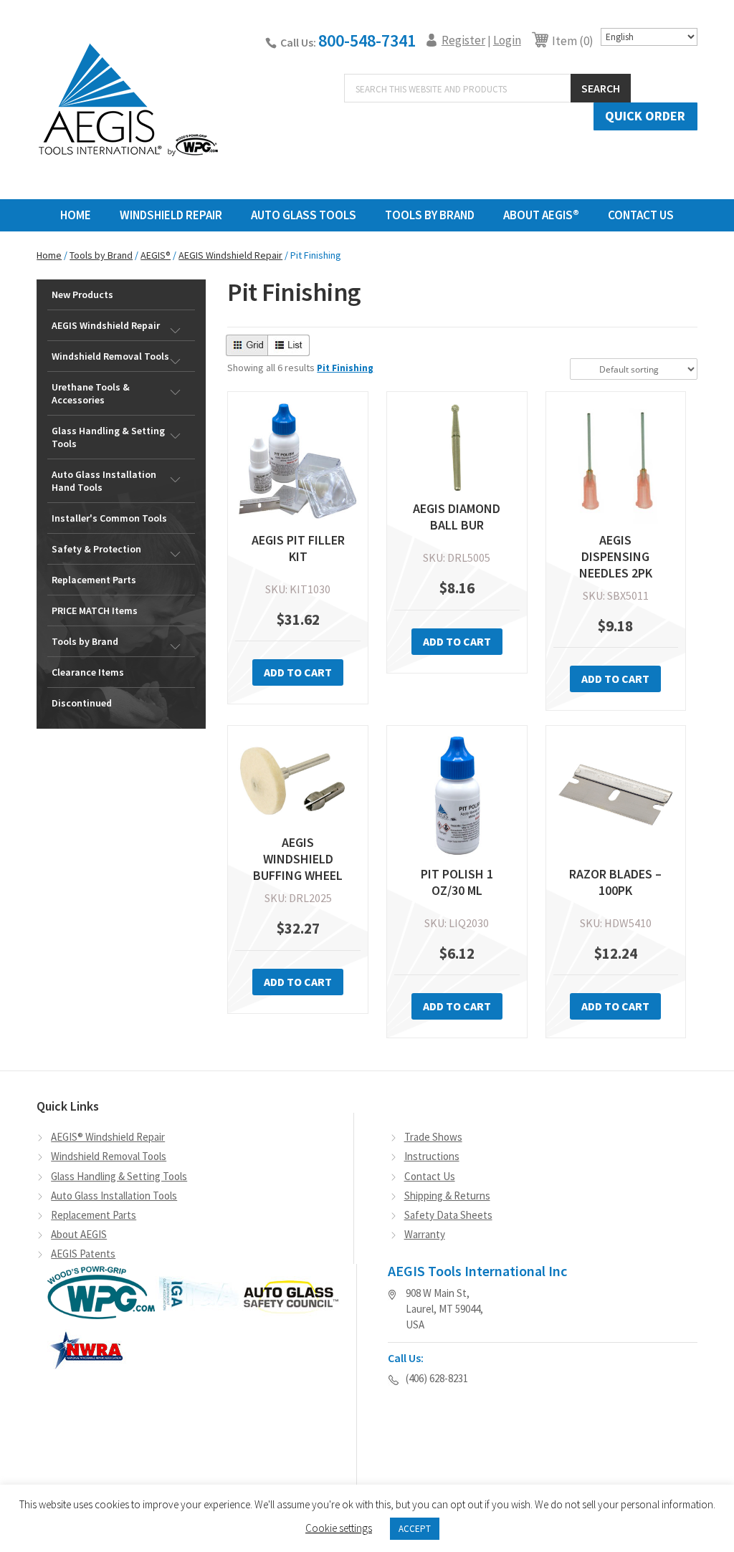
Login (507, 40)
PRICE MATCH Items (95, 610)
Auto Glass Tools (303, 215)
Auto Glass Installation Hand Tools (104, 481)
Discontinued (82, 702)
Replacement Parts (94, 579)
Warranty (424, 1234)
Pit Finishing (345, 368)
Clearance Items (88, 672)
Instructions (431, 1156)
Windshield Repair (171, 215)
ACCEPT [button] (415, 1529)
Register (463, 40)
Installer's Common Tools (109, 518)
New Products (82, 294)
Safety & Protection (96, 548)
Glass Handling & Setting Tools (108, 437)
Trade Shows (433, 1137)
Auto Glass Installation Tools (114, 1195)
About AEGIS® (541, 215)
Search (600, 88)
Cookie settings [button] (338, 1528)
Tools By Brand (430, 215)
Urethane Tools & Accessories (91, 393)
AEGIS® (155, 255)
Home (75, 215)
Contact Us (641, 215)
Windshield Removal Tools (110, 356)
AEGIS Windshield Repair (230, 255)
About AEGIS (79, 1234)
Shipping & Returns (447, 1195)
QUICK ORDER (645, 115)
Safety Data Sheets (448, 1215)
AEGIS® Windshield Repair (108, 1137)
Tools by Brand (101, 255)
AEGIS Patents (83, 1253)
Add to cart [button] (298, 672)
